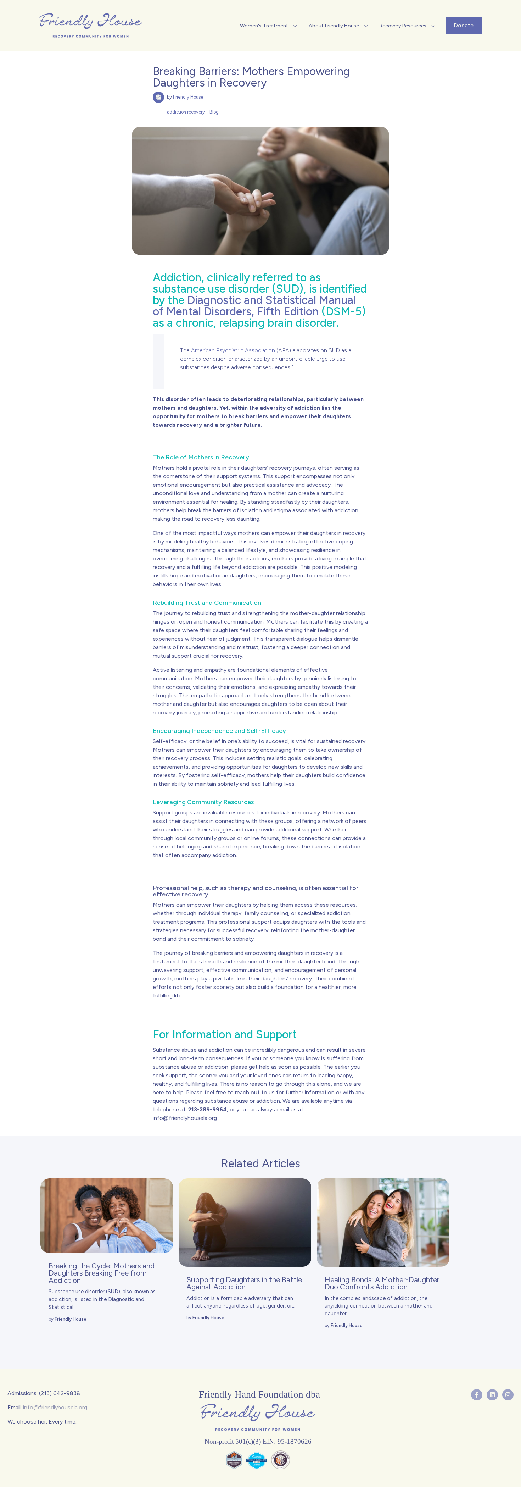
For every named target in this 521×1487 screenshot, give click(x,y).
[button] (269, 25)
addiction (405, 1298)
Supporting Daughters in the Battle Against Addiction (244, 1283)
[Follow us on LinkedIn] (492, 1394)
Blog (214, 112)
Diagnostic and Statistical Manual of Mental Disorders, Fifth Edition (254, 305)
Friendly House (188, 97)
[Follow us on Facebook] (476, 1394)
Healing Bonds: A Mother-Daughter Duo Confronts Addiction (382, 1283)
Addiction (198, 1298)
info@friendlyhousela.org (185, 1118)
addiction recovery (186, 112)
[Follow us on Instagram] (508, 1394)
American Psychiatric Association (233, 350)
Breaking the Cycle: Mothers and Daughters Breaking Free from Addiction (102, 1273)
